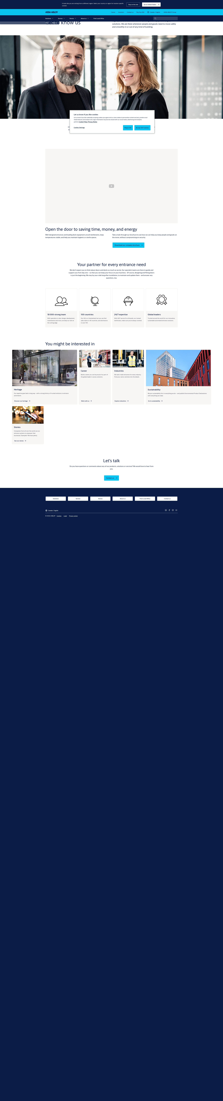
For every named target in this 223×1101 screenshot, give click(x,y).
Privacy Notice (92, 122)
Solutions (48, 18)
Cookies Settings (79, 127)
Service (60, 18)
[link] (151, 4)
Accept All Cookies (142, 128)
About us (83, 18)
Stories (72, 18)
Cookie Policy (83, 122)
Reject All (128, 128)
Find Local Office (98, 18)
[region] (112, 121)
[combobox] (165, 18)
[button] (133, 4)
